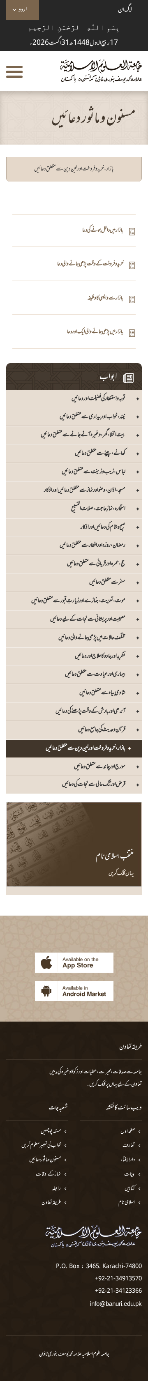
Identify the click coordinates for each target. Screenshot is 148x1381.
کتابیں (130, 1189)
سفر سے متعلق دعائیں (107, 582)
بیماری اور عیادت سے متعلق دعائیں (95, 674)
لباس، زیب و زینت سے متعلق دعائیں (93, 471)
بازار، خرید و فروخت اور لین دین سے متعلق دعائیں (85, 748)
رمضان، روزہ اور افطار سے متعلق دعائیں (92, 545)
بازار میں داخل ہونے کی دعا (102, 230)
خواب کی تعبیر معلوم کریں (41, 1146)
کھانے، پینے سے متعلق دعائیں (100, 453)
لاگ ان (125, 10)
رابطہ (56, 1189)
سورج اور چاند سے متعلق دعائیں (99, 766)
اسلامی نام (126, 1203)
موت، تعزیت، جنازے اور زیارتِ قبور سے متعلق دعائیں (78, 600)
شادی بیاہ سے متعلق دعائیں (102, 692)
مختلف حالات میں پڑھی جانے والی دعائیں (91, 637)
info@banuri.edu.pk (116, 1303)
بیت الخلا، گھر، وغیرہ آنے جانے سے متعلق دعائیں (83, 434)
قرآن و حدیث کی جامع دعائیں (101, 729)
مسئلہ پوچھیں (51, 1132)
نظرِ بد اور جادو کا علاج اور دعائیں (100, 656)
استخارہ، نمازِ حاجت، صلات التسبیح (98, 508)
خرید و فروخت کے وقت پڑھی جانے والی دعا (90, 264)
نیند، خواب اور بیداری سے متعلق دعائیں (92, 416)
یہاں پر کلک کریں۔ (101, 1084)
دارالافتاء (127, 1160)
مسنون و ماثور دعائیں (45, 1160)
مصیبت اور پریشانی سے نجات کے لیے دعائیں (87, 619)
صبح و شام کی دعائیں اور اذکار (103, 527)
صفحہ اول (127, 1132)
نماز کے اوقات (48, 1174)
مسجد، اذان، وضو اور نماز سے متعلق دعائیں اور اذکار (84, 490)
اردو (22, 10)
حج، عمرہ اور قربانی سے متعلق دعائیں (96, 563)
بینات (129, 1174)
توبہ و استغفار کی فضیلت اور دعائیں (98, 398)
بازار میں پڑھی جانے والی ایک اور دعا (95, 332)
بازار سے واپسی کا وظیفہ (105, 298)
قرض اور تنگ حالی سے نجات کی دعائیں (93, 784)
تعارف (129, 1146)
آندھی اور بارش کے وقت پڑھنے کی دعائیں (90, 711)
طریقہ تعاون (51, 1203)
